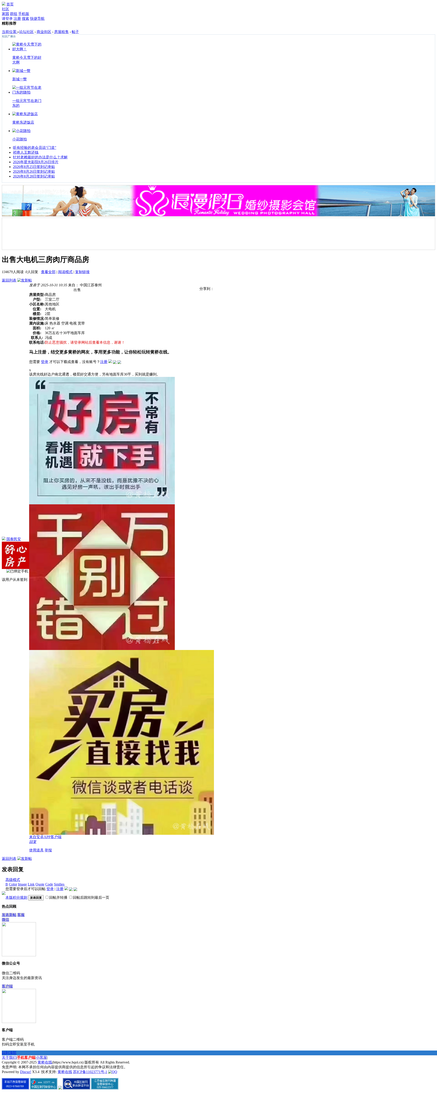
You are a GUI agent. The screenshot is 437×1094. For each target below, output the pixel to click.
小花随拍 (19, 139)
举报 (48, 850)
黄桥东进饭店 (23, 122)
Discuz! (25, 1072)
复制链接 (82, 272)
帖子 (75, 32)
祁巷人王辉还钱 (25, 152)
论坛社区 (26, 32)
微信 (5, 919)
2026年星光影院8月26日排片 (35, 162)
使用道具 (36, 850)
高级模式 (12, 880)
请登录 (7, 18)
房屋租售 (61, 32)
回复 (32, 842)
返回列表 (9, 280)
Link (31, 884)
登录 (44, 362)
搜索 (25, 18)
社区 (5, 9)
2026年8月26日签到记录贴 (34, 171)
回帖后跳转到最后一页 (91, 897)
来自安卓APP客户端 (45, 837)
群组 (13, 14)
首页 (10, 4)
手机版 (23, 14)
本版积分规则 (16, 897)
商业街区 (44, 32)
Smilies (59, 884)
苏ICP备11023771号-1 (90, 1072)
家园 (5, 14)
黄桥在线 (45, 1062)
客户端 (7, 986)
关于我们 (9, 1057)
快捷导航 (37, 18)
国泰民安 (13, 539)
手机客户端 (26, 1057)
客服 (21, 915)
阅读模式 (65, 272)
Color (13, 884)
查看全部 (48, 272)
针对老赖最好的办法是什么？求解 (40, 157)
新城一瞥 (19, 79)
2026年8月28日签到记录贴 (34, 176)
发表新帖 (9, 915)
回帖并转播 (58, 897)
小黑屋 (41, 1057)
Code (49, 884)
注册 (17, 18)
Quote (40, 884)
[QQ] (112, 1072)
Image (22, 884)
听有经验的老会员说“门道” (34, 148)
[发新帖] (24, 280)
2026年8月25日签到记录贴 (34, 167)
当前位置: (9, 32)
